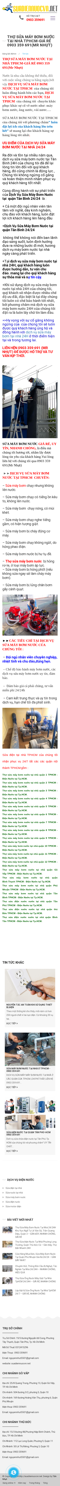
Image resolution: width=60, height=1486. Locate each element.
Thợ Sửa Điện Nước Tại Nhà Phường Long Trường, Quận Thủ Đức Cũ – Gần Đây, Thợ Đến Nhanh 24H (36, 1244)
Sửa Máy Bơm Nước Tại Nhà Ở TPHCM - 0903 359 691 (28, 1069)
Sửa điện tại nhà (14, 1188)
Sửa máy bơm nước (15, 1197)
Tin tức (25, 54)
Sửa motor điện (13, 1206)
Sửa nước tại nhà (14, 1192)
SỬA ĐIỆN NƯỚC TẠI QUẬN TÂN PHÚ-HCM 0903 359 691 (28, 1133)
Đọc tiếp (11, 1023)
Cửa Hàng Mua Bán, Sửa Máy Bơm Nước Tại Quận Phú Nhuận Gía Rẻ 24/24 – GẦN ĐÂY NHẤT (35, 1257)
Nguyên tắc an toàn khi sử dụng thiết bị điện (29, 1005)
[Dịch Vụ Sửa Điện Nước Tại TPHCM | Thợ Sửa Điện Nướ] (30, 8)
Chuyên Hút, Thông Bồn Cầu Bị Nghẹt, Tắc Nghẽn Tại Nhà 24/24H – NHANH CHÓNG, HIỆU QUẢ (36, 1269)
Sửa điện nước (13, 1202)
